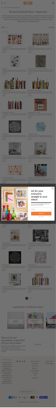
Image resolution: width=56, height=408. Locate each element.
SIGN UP (41, 213)
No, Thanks (41, 216)
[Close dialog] (53, 188)
